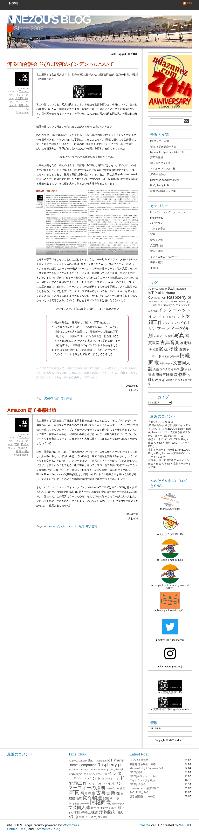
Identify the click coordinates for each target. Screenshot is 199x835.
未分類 (154, 268)
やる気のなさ (166, 304)
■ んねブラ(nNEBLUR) (170, 534)
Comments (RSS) (47, 829)
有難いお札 (154, 421)
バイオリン (156, 223)
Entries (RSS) (17, 829)
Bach (171, 288)
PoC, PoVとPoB (159, 185)
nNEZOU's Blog (48, 19)
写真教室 (87, 793)
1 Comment (22, 112)
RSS (189, 3)
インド (155, 316)
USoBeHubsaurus (177, 301)
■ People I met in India (170, 559)
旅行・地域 (156, 251)
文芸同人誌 (51, 398)
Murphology (156, 217)
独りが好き (156, 380)
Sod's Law (153, 301)
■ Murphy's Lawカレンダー (170, 610)
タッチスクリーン (171, 317)
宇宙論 (165, 356)
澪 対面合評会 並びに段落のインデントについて (60, 64)
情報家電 (100, 803)
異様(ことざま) (175, 380)
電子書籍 (66, 398)
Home (13, 3)
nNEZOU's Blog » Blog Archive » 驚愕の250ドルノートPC (169, 443)
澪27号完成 (156, 157)
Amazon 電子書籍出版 (32, 410)
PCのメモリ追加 (159, 141)
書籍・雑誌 (22, 451)
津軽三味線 (164, 375)
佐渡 (170, 336)
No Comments (20, 454)
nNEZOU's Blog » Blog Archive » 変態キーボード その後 (169, 464)
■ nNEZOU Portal (170, 508)
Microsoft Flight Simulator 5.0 (166, 152)
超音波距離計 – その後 (163, 191)
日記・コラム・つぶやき (164, 256)
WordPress (71, 825)
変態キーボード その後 (161, 449)
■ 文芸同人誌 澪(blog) (163, 709)
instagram (181, 288)
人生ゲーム (160, 336)
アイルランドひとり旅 (162, 168)
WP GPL (185, 825)
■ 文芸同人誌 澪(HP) (170, 692)
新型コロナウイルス (166, 369)
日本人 (188, 369)
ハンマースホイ (170, 323)
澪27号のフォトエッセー (164, 163)
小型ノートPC (156, 439)
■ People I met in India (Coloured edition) (170, 586)
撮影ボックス (166, 363)
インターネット (66, 526)
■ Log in (154, 728)
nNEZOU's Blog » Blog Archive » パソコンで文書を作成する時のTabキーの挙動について (169, 432)
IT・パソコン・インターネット (18, 95)
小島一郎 (174, 356)
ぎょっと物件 (113, 769)
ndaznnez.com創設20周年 (165, 179)
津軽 (151, 375)
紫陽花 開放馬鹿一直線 (163, 146)
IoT (151, 293)
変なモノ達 (156, 239)
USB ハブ (163, 301)
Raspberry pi (179, 297)
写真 (81, 526)
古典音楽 (170, 342)
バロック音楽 (157, 228)
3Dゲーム (153, 288)
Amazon (49, 526)
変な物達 (168, 348)
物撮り (184, 374)
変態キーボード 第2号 (160, 460)
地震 (155, 349)
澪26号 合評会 (158, 174)
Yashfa (145, 825)
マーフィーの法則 (86, 787)
